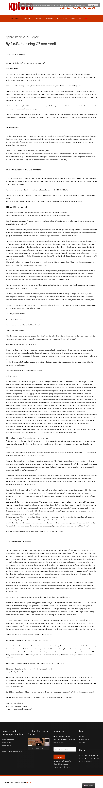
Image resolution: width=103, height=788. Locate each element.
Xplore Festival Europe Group (89, 758)
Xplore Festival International (12, 752)
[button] (39, 744)
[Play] (30, 748)
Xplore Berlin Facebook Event (89, 755)
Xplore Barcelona (8, 740)
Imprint (81, 736)
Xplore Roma (6, 743)
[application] (38, 744)
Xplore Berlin (6, 745)
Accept (93, 5)
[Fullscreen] (47, 748)
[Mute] (45, 748)
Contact (82, 742)
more (84, 5)
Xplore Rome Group (85, 761)
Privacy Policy (84, 739)
